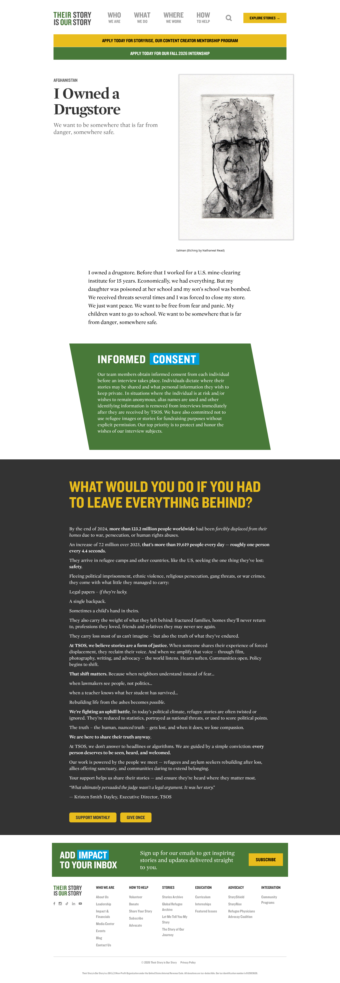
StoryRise (235, 904)
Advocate (135, 925)
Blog (99, 938)
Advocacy (236, 887)
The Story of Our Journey (173, 932)
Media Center (105, 923)
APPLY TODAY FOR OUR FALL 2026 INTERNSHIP (170, 53)
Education (203, 887)
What (142, 17)
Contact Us (103, 945)
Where (174, 17)
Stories (168, 887)
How (203, 17)
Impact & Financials (103, 914)
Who (114, 17)
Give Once (136, 817)
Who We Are (105, 887)
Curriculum (203, 897)
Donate (134, 904)
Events (100, 930)
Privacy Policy (188, 962)
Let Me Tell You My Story (174, 919)
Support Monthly (93, 817)
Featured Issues (206, 911)
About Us (102, 897)
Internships (203, 904)
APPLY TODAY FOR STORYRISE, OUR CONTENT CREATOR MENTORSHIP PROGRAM (170, 40)
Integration (271, 887)
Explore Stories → (265, 18)
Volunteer (135, 897)
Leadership (103, 904)
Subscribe (136, 918)
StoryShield (236, 897)
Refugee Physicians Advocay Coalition (241, 914)
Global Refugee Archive (172, 907)
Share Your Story (140, 911)
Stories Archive (172, 897)
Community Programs (269, 900)
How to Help (138, 887)
